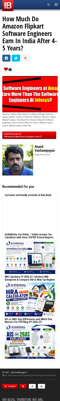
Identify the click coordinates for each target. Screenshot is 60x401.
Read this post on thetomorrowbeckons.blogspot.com (22, 135)
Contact (12, 386)
